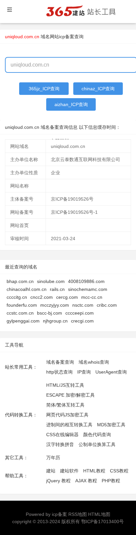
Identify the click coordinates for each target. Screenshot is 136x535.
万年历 (53, 457)
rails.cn (57, 289)
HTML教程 (94, 470)
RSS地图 (77, 514)
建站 (50, 470)
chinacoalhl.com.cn (27, 289)
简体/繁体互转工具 (65, 405)
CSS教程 (119, 470)
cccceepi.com (79, 313)
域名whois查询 (94, 362)
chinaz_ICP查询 (98, 88)
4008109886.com (86, 281)
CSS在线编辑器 (62, 434)
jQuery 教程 (58, 480)
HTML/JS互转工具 (65, 385)
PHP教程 (111, 480)
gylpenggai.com (23, 321)
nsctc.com (82, 305)
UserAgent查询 (111, 372)
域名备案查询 (60, 362)
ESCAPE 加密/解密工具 (70, 395)
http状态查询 (59, 372)
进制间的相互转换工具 (69, 424)
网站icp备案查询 (67, 36)
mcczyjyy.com (54, 305)
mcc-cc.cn (91, 297)
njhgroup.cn (55, 321)
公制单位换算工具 (97, 444)
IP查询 (84, 372)
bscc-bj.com (49, 313)
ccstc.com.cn (20, 313)
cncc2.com (41, 297)
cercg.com (67, 297)
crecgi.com (82, 321)
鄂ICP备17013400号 (102, 521)
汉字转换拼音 (60, 444)
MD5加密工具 (111, 424)
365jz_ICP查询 (44, 88)
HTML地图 (99, 514)
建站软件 (69, 470)
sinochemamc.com (87, 289)
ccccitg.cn (17, 297)
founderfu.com (22, 305)
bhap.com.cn (20, 281)
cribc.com (107, 305)
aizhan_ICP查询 (71, 104)
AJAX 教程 (86, 480)
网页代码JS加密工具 (67, 414)
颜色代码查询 (97, 434)
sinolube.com (51, 281)
